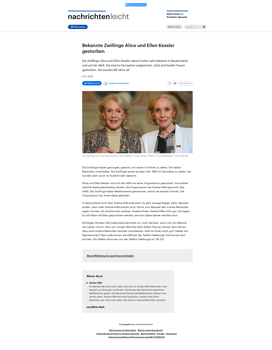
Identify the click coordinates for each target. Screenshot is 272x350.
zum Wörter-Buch (95, 307)
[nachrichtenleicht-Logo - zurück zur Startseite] (98, 15)
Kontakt (160, 334)
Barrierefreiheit (148, 334)
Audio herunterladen (119, 83)
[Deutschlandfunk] (136, 4)
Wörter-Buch (174, 27)
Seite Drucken (185, 83)
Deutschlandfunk (144, 324)
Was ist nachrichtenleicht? (150, 330)
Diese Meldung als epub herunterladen (110, 255)
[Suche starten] (204, 27)
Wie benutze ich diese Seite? (122, 330)
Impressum (171, 334)
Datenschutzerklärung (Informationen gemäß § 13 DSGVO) (137, 337)
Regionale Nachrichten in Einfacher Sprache (118, 334)
